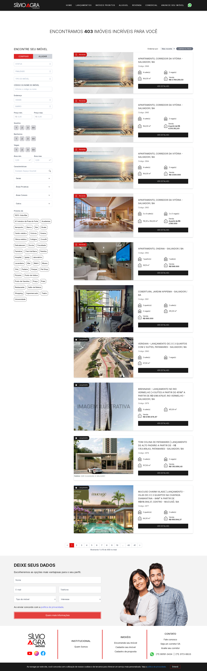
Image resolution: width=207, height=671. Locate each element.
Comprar (24, 56)
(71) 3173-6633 (183, 654)
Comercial (151, 5)
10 (117, 545)
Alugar (43, 56)
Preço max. (38, 113)
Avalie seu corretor (170, 648)
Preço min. (18, 113)
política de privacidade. (156, 667)
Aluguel (123, 5)
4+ (33, 127)
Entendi (175, 667)
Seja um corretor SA (170, 644)
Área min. (18, 156)
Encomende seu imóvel (125, 643)
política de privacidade (52, 607)
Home (69, 5)
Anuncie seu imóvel (172, 5)
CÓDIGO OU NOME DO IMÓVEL (26, 85)
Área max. (38, 156)
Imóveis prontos (105, 5)
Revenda (137, 5)
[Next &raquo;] (140, 545)
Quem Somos (81, 646)
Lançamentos (84, 5)
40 (128, 545)
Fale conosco (170, 639)
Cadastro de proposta (125, 651)
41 (135, 545)
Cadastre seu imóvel (125, 647)
